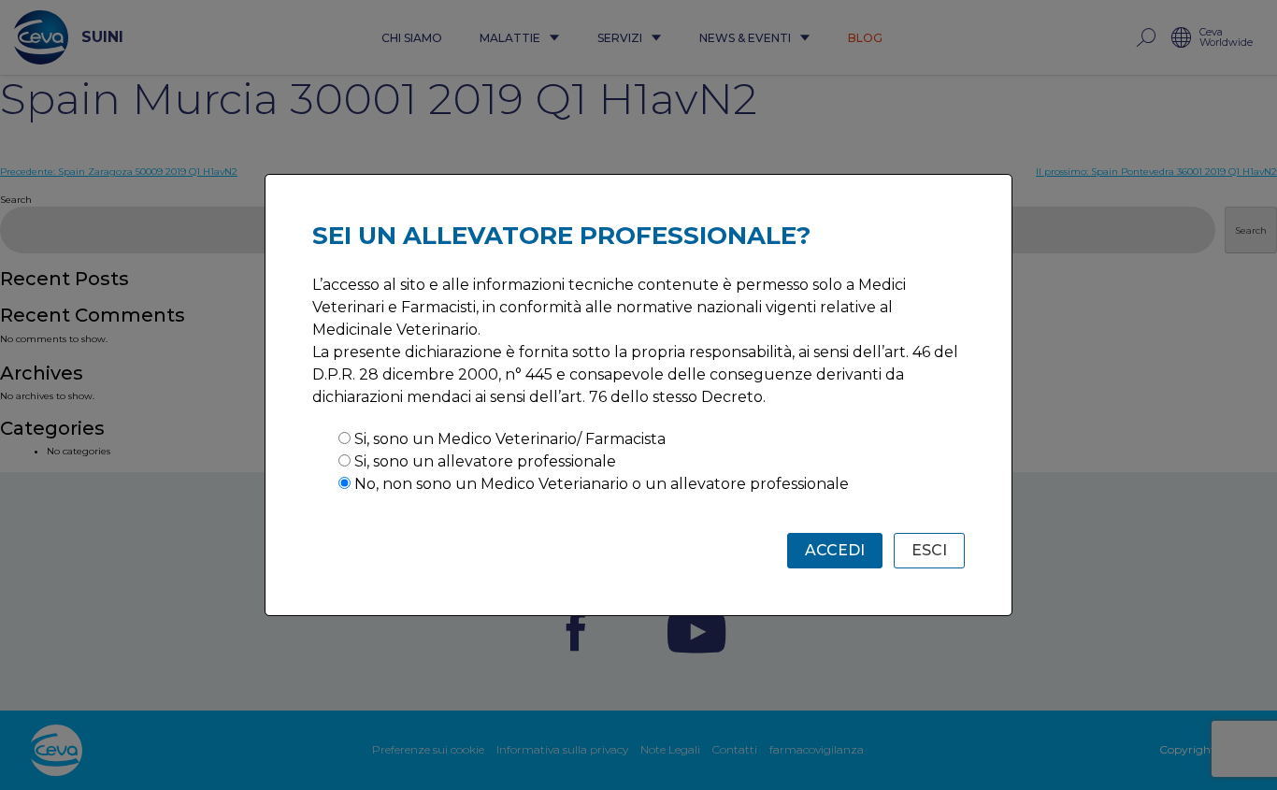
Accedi (835, 550)
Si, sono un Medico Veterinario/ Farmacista (510, 439)
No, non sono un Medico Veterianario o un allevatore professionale (601, 484)
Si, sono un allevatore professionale (485, 461)
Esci (929, 550)
